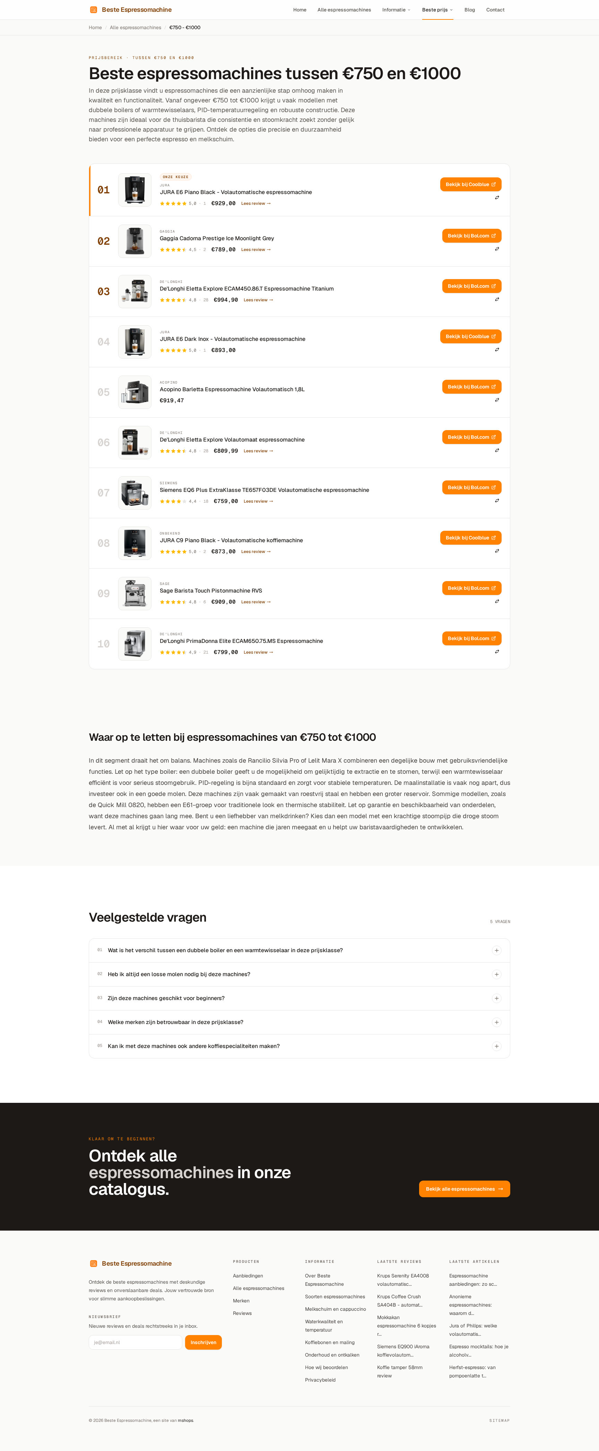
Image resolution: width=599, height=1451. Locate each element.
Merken (241, 1301)
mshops (185, 1420)
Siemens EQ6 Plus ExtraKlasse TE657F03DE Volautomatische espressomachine (264, 490)
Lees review (253, 203)
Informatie (394, 10)
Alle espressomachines (344, 10)
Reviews (242, 1313)
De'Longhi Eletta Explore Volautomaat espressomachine (232, 439)
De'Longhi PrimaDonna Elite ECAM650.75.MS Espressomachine (241, 641)
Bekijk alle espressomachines (460, 1189)
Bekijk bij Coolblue (467, 184)
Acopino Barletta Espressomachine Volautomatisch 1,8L (232, 389)
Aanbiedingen (248, 1276)
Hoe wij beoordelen (326, 1367)
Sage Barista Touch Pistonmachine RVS (211, 590)
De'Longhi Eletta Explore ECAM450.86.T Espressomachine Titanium (247, 288)
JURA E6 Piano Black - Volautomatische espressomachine (236, 192)
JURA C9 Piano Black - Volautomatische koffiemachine (231, 540)
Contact (495, 10)
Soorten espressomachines (335, 1296)
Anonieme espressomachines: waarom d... (470, 1304)
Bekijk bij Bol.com (468, 236)
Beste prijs (435, 10)
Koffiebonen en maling (330, 1342)
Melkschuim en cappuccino (335, 1309)
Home (299, 10)
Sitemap (499, 1420)
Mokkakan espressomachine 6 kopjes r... (406, 1325)
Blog (470, 10)
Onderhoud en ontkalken (332, 1355)
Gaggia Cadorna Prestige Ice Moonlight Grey (217, 238)
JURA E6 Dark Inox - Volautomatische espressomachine (232, 339)
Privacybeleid (320, 1380)
